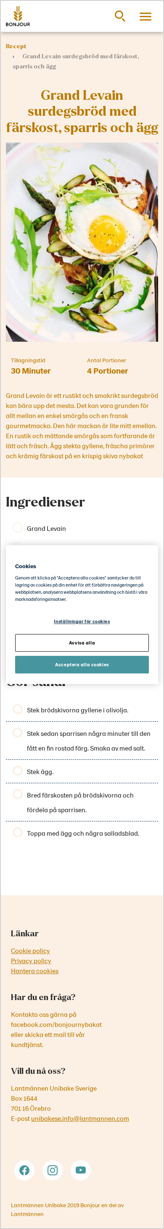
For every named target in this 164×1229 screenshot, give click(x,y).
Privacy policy (31, 960)
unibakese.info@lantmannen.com (80, 1118)
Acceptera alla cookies (82, 664)
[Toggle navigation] (145, 16)
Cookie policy (30, 950)
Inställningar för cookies (82, 621)
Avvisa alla (82, 642)
